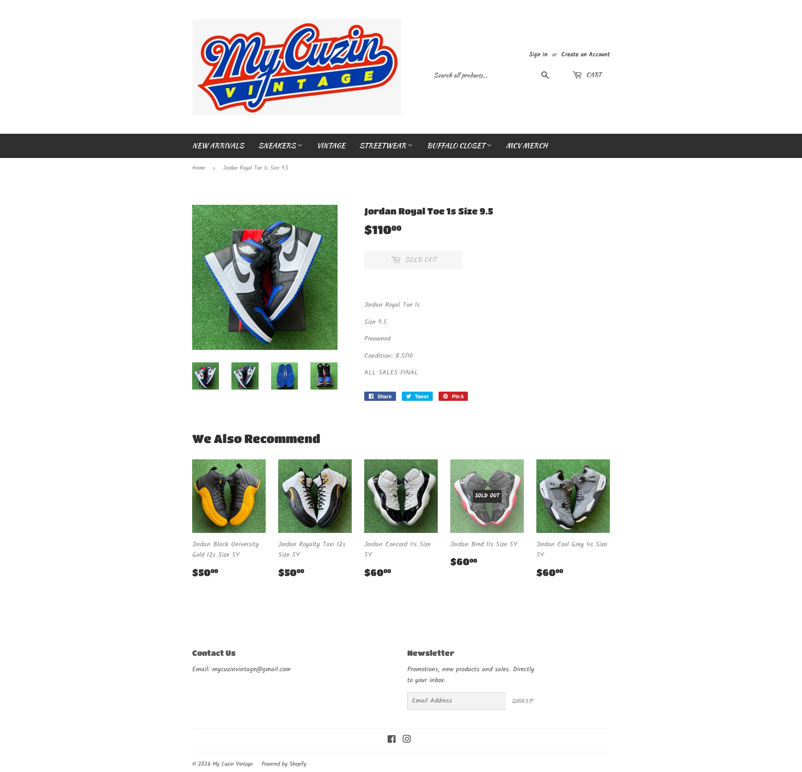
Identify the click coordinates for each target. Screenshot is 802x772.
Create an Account (585, 55)
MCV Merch (526, 145)
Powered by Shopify (283, 764)
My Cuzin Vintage (233, 764)
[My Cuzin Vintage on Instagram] (407, 740)
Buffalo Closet (457, 145)
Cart (593, 74)
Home (198, 168)
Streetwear (383, 145)
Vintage (331, 145)
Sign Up (522, 701)
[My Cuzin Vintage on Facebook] (391, 740)
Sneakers (277, 145)
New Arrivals (218, 145)
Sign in (538, 55)
